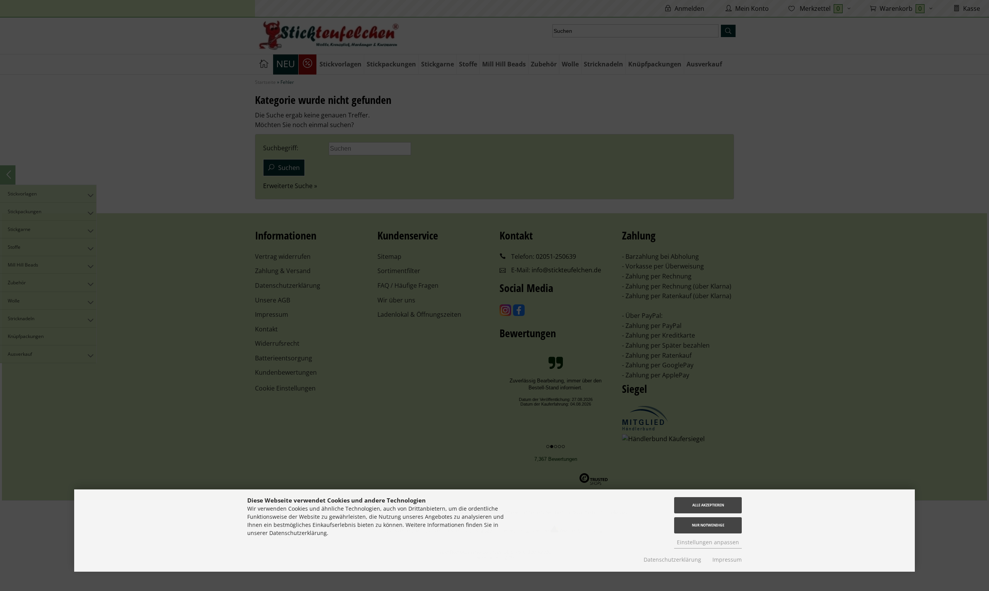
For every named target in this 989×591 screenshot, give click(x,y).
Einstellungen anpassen (708, 542)
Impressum (727, 559)
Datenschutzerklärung (672, 559)
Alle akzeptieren (708, 505)
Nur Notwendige (708, 525)
